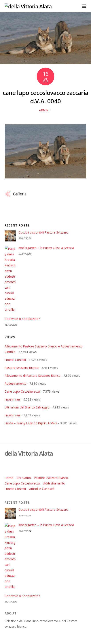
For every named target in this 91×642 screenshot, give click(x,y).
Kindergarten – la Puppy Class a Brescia (46, 248)
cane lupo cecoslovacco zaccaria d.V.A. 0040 (45, 97)
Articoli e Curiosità (41, 489)
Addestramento (16, 383)
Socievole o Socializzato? (22, 319)
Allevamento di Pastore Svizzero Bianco (33, 375)
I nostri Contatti (15, 360)
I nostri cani (13, 399)
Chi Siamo (24, 478)
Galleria (20, 194)
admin (44, 110)
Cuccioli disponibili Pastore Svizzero (43, 232)
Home (9, 478)
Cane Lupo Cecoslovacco (22, 391)
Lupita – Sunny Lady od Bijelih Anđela (31, 423)
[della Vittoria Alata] (28, 6)
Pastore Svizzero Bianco (22, 368)
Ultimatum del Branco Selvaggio (27, 407)
